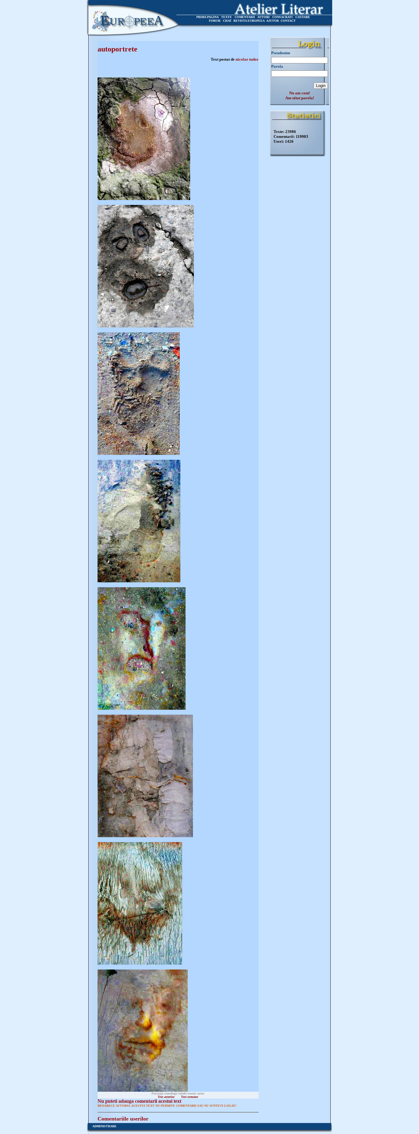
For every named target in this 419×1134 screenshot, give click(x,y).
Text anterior (166, 1096)
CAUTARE (302, 17)
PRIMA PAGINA (207, 17)
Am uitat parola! (299, 98)
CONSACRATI (282, 17)
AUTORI (263, 17)
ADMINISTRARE (104, 1126)
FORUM (214, 20)
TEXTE (226, 17)
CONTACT (288, 20)
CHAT (227, 20)
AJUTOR (272, 20)
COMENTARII (245, 17)
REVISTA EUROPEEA (249, 20)
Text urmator (189, 1096)
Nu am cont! (299, 93)
